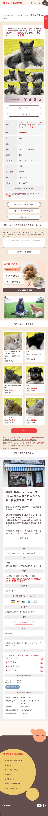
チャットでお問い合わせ (25, 204)
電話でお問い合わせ (26, 217)
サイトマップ (9, 779)
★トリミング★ (11, 670)
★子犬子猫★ (10, 662)
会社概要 (8, 774)
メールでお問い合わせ (25, 211)
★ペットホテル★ (12, 666)
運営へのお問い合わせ (12, 784)
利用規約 (8, 765)
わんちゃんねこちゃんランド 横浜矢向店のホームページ (22, 656)
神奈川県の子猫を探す (10, 449)
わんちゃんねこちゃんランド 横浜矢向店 (23, 16)
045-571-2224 (14, 576)
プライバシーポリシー (12, 770)
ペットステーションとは (13, 761)
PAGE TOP (40, 735)
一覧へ (24, 431)
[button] (1, 814)
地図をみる (24, 622)
